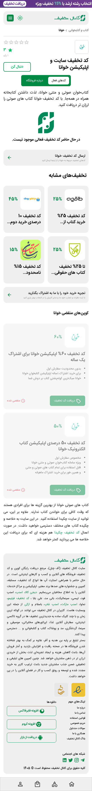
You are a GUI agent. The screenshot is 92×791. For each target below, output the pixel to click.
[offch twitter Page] (70, 760)
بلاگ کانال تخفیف (76, 739)
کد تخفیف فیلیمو (18, 598)
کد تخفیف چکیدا (66, 533)
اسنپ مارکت (69, 604)
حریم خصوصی (77, 723)
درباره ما (81, 708)
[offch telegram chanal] (82, 760)
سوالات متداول (77, 728)
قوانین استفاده (77, 718)
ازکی (27, 604)
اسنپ (19, 592)
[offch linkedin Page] (64, 760)
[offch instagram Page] (76, 760)
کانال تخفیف (58, 768)
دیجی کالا (31, 592)
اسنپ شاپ (52, 604)
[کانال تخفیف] (69, 18)
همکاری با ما (78, 733)
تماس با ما (80, 713)
